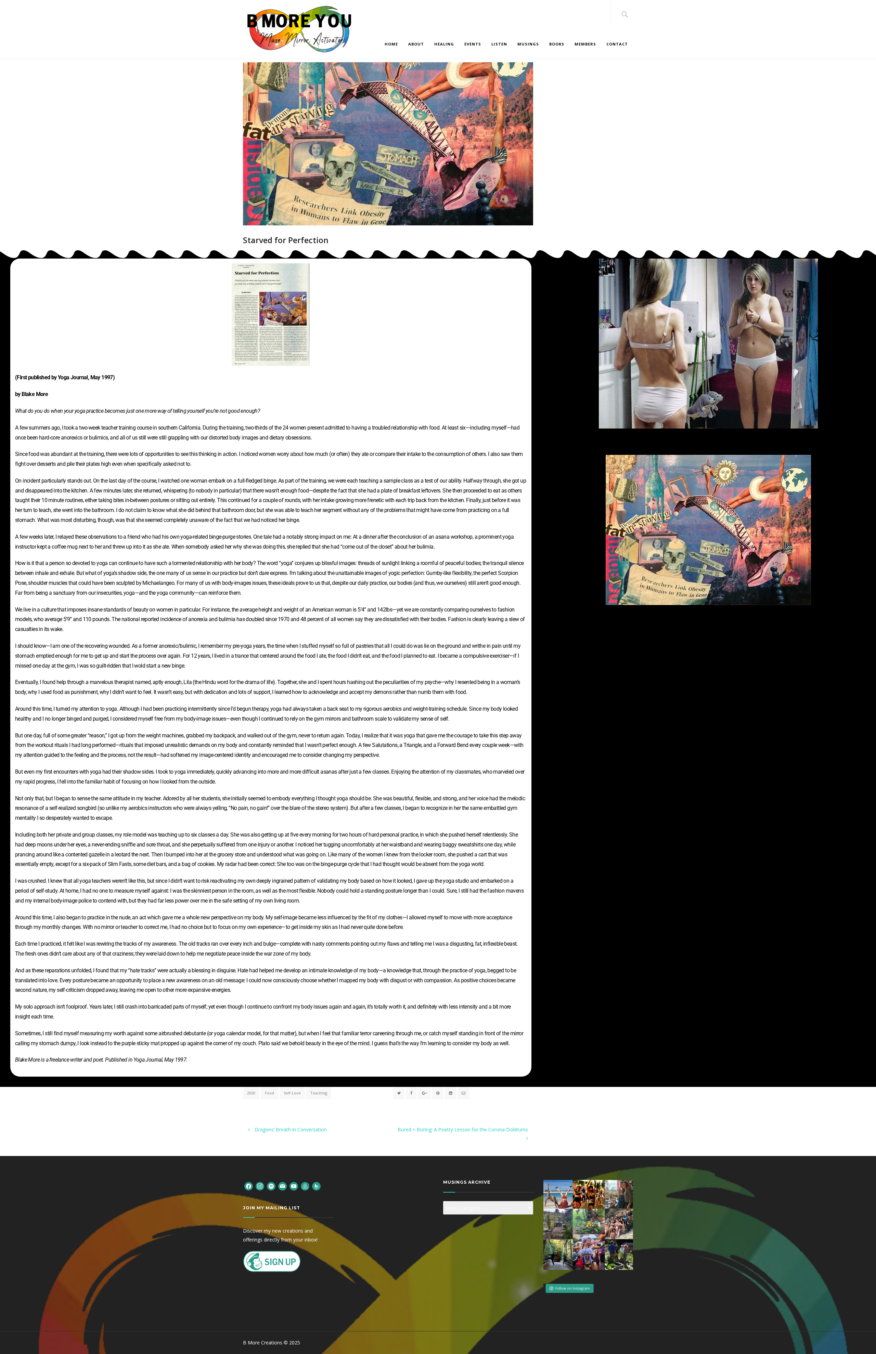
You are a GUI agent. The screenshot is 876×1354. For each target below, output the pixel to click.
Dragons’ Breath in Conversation (290, 1129)
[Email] (282, 1185)
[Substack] (316, 1185)
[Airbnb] (305, 1185)
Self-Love (292, 1092)
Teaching (318, 1092)
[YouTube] (293, 1185)
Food (269, 1092)
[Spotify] (271, 1185)
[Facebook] (248, 1185)
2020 (251, 1092)
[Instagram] (260, 1185)
